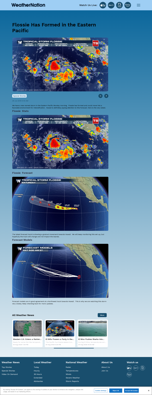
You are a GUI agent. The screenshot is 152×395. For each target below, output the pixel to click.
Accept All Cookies (131, 390)
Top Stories (7, 367)
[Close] (148, 390)
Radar (68, 367)
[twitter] (100, 96)
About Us (105, 367)
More (102, 315)
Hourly (37, 371)
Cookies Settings (100, 390)
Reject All (116, 390)
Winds (68, 374)
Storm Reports (72, 381)
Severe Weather (73, 378)
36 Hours (38, 374)
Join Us (104, 371)
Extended (38, 378)
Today (36, 367)
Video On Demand (10, 374)
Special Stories (8, 371)
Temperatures (72, 371)
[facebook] (106, 96)
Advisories (38, 381)
